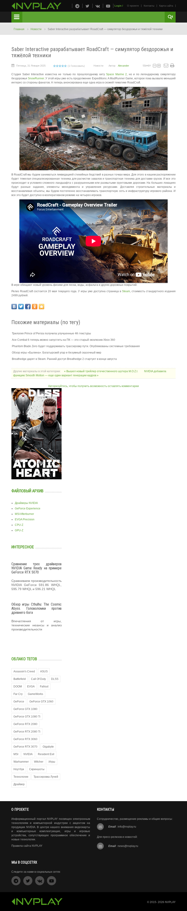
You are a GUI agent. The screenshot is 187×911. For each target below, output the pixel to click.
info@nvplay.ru (127, 826)
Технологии (20, 776)
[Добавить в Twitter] (21, 306)
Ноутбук (18, 769)
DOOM (17, 686)
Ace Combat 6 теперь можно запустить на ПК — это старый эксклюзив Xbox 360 (63, 339)
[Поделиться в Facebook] (28, 306)
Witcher (38, 761)
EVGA (31, 686)
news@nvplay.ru (128, 846)
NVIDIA (28, 754)
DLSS (54, 679)
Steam (126, 291)
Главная (19, 29)
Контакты (149, 5)
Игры (52, 761)
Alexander (123, 65)
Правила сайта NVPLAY (26, 845)
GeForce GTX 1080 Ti (26, 716)
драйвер (19, 784)
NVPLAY (170, 902)
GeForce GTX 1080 (25, 709)
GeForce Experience (27, 508)
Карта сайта (166, 5)
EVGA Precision (24, 519)
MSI (15, 754)
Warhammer (21, 761)
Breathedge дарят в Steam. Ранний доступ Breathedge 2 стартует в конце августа (64, 359)
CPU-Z (19, 524)
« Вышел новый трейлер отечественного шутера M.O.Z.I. (101, 371)
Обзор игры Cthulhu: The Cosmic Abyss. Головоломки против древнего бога (36, 608)
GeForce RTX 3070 (25, 746)
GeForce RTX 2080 (25, 724)
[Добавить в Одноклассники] (34, 306)
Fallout (44, 686)
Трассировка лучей (46, 776)
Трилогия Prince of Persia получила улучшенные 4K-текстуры (51, 333)
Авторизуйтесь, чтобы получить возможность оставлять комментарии (93, 386)
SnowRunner (36, 78)
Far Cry (18, 694)
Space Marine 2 (116, 74)
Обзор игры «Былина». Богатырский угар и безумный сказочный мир (56, 352)
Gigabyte (48, 746)
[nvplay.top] (36, 6)
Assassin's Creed (24, 671)
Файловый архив (27, 490)
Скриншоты (36, 769)
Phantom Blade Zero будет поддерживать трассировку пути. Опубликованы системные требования (76, 346)
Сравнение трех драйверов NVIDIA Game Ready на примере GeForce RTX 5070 (36, 568)
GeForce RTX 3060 (25, 739)
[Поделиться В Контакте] (14, 306)
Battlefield (19, 679)
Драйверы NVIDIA (26, 503)
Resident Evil (46, 754)
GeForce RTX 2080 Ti (26, 731)
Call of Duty (38, 679)
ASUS (44, 671)
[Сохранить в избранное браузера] (41, 306)
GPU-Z (19, 530)
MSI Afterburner (24, 514)
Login (118, 5)
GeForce (18, 701)
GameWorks (35, 694)
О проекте (133, 5)
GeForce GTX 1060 (41, 701)
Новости (36, 29)
